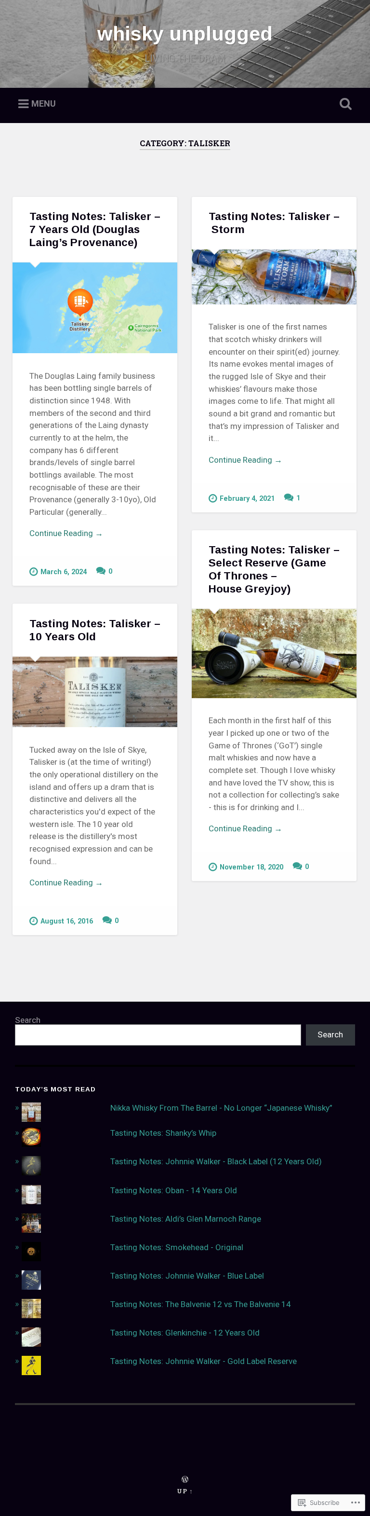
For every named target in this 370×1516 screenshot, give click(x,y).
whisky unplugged (185, 34)
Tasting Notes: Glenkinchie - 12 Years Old (185, 1332)
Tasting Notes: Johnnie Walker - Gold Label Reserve (203, 1361)
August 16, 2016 (66, 921)
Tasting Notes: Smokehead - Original (176, 1247)
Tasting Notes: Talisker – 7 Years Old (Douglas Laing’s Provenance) (94, 229)
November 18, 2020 (251, 867)
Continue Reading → (66, 533)
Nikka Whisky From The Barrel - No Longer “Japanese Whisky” (221, 1108)
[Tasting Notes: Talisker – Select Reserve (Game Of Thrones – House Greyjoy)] (274, 653)
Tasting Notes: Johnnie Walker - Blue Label (187, 1276)
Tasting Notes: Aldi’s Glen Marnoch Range (185, 1219)
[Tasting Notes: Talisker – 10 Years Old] (95, 692)
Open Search (344, 104)
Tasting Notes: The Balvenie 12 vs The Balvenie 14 (200, 1304)
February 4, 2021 (247, 499)
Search (27, 1020)
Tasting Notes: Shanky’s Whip (163, 1133)
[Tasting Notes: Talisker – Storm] (274, 276)
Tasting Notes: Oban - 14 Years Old (173, 1190)
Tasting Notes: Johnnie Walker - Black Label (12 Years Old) (216, 1161)
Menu (43, 104)
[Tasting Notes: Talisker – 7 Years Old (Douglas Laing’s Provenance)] (95, 307)
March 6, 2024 (63, 572)
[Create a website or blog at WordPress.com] (185, 1480)
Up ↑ (185, 1491)
